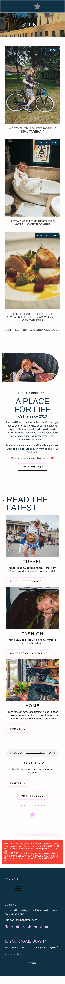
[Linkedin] (35, 927)
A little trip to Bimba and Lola (32, 329)
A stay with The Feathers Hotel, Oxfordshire (32, 222)
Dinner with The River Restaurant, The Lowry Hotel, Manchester (33, 317)
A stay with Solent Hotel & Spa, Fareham (32, 130)
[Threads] (12, 927)
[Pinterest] (41, 927)
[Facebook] (18, 927)
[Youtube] (47, 927)
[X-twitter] (23, 927)
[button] (37, 6)
